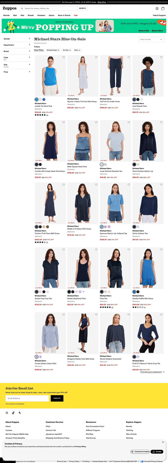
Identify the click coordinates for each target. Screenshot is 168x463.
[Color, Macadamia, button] (44, 227)
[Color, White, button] (141, 99)
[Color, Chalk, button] (40, 99)
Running (129, 438)
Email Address (14, 398)
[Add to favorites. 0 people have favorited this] (63, 57)
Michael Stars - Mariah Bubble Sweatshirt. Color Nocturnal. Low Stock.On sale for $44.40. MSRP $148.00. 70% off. (115, 341)
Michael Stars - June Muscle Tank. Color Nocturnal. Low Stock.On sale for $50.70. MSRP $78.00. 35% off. (148, 85)
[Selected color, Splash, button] (102, 164)
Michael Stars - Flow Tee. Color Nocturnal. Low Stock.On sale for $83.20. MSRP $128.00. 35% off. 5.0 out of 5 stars (115, 278)
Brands (129, 426)
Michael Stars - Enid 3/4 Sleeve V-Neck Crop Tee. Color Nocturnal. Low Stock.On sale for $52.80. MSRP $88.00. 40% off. (148, 341)
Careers (8, 430)
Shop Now (101, 2)
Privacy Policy (80, 447)
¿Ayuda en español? (54, 434)
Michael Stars (52, 50)
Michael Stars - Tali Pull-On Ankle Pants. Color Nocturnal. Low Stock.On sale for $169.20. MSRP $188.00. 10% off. (115, 85)
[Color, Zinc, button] (105, 164)
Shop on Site (144, 30)
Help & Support (159, 15)
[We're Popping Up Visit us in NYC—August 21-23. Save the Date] (84, 26)
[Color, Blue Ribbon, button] (44, 99)
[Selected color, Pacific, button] (36, 99)
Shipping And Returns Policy (57, 438)
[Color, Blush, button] (105, 292)
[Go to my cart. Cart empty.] (163, 8)
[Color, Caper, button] (47, 227)
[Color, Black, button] (138, 99)
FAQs (48, 426)
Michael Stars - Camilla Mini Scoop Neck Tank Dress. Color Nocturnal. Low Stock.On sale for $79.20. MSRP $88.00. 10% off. (50, 149)
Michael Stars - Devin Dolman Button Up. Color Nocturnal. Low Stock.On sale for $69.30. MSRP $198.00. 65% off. (148, 149)
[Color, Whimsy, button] (109, 227)
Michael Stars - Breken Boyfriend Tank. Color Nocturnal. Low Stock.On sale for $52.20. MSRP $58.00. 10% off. (83, 278)
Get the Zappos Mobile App (16, 434)
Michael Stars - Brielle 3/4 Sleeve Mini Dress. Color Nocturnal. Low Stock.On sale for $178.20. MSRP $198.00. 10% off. (83, 213)
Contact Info (51, 430)
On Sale (66, 50)
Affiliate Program (93, 430)
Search (82, 8)
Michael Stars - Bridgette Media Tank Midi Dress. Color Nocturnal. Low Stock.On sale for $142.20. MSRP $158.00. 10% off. (83, 341)
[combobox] (48, 8)
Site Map (89, 434)
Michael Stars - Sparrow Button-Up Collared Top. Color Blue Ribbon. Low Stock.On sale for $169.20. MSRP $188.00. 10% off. (115, 213)
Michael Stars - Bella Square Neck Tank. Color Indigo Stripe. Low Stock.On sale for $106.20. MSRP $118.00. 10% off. (83, 149)
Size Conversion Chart (95, 426)
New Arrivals (131, 434)
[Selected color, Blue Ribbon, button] (102, 227)
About (8, 426)
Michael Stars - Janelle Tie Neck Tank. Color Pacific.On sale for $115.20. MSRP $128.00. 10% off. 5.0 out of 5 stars (50, 85)
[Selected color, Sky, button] (36, 357)
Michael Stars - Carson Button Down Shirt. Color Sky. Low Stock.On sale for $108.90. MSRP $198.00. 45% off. (50, 341)
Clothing (129, 430)
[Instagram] (6, 412)
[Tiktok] (13, 412)
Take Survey (91, 438)
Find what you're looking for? (151, 372)
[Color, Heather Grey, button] (105, 227)
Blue (76, 50)
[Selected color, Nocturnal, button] (134, 99)
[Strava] (19, 412)
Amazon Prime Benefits (15, 438)
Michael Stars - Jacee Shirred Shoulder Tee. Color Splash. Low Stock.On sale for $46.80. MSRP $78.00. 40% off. (115, 149)
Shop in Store (157, 30)
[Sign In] (157, 8)
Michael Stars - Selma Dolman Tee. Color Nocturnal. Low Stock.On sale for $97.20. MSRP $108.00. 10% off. (148, 213)
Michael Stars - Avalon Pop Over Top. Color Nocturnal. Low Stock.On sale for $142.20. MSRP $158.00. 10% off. (50, 278)
